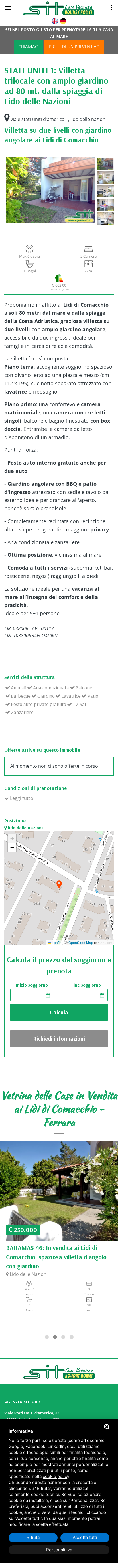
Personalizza (59, 1549)
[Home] (66, 8)
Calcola (59, 1012)
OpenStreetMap (80, 942)
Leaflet (56, 942)
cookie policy (56, 1476)
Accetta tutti (85, 1537)
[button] (59, 885)
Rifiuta (33, 1537)
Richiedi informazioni (59, 1038)
